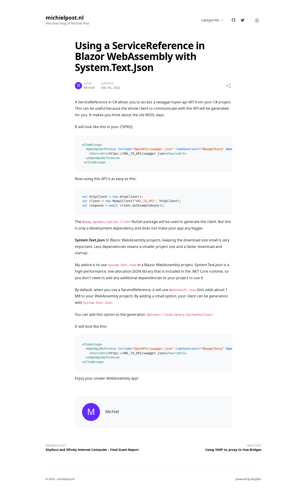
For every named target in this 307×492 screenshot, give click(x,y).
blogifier (256, 479)
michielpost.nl (65, 17)
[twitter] (242, 20)
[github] (233, 20)
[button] (256, 20)
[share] (228, 85)
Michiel (89, 87)
